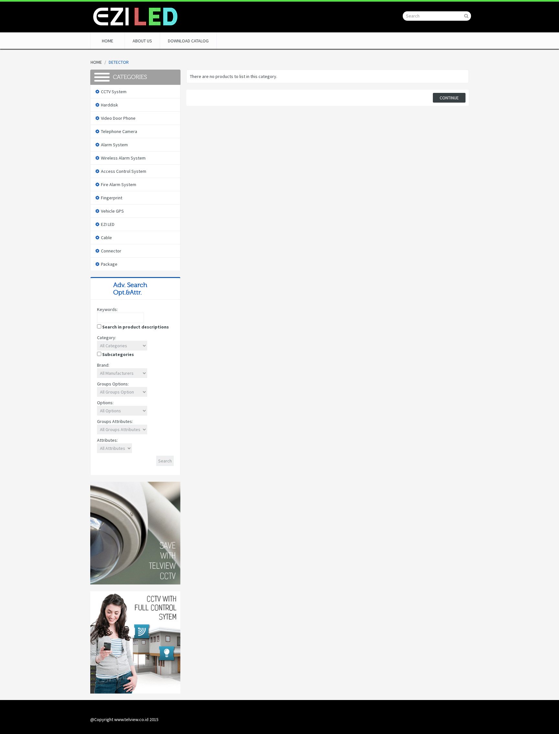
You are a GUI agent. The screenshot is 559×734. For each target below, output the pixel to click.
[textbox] (120, 318)
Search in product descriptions (135, 327)
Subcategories (118, 354)
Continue (449, 98)
